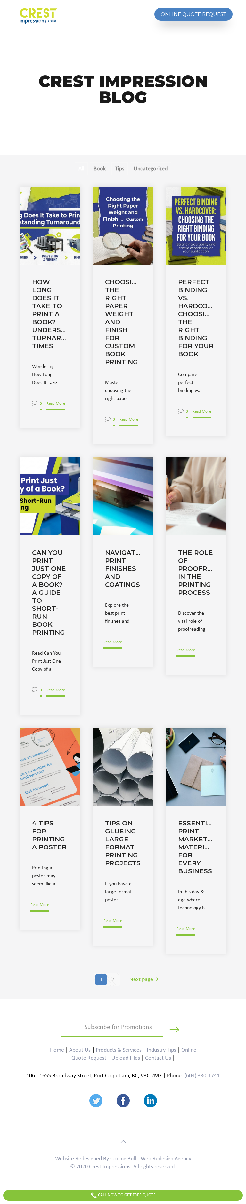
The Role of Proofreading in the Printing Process (196, 572)
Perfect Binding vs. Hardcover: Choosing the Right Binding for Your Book (196, 318)
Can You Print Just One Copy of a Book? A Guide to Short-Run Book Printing (49, 592)
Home (57, 1050)
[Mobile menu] (142, 17)
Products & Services (119, 1050)
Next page (141, 980)
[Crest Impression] (38, 16)
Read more (55, 404)
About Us (80, 1050)
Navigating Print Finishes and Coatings (123, 568)
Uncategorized (151, 169)
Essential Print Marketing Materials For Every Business (196, 847)
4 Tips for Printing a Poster (49, 835)
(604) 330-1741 (202, 1076)
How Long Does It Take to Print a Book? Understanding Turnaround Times (50, 314)
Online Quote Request (193, 14)
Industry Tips (161, 1050)
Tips (119, 169)
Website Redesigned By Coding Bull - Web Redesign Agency (123, 1159)
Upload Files (125, 1058)
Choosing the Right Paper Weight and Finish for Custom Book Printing (123, 322)
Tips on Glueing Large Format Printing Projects (123, 843)
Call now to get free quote (126, 1195)
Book (100, 169)
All (81, 169)
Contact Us (158, 1058)
